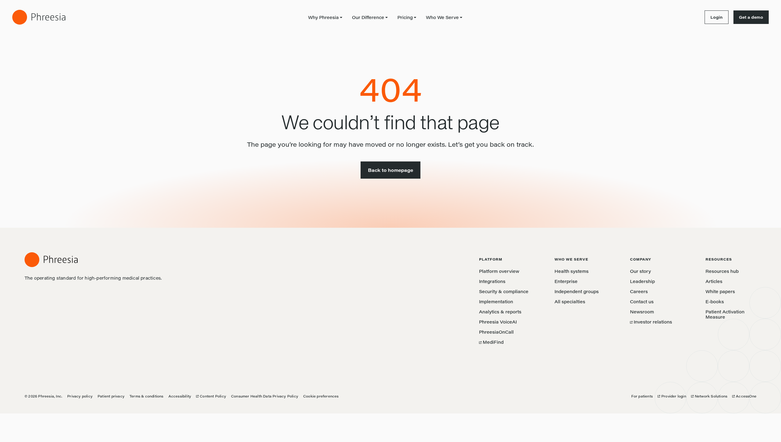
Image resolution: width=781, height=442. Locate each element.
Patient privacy (111, 396)
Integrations (492, 281)
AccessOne (744, 396)
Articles (714, 281)
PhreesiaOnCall (496, 332)
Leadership (642, 281)
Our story (640, 271)
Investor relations (651, 321)
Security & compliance (503, 291)
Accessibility (179, 396)
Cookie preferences (321, 396)
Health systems (572, 271)
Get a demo (751, 17)
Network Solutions (709, 396)
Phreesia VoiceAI (498, 321)
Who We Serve (442, 17)
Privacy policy (80, 396)
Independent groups (577, 291)
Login (714, 17)
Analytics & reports (500, 311)
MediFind (491, 342)
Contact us (642, 301)
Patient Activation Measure (725, 314)
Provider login (672, 396)
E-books (715, 301)
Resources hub (722, 271)
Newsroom (642, 311)
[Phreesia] (38, 17)
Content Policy (211, 396)
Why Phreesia (323, 17)
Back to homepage (390, 170)
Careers (639, 291)
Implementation (496, 301)
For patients (642, 396)
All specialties (570, 301)
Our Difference (368, 17)
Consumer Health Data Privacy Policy (264, 396)
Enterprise (566, 281)
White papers (720, 291)
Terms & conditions (147, 396)
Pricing (405, 17)
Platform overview (499, 271)
